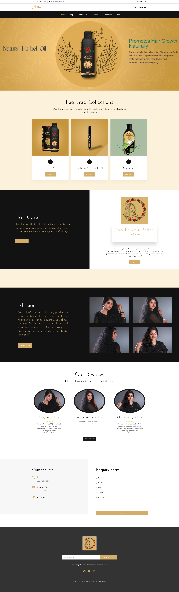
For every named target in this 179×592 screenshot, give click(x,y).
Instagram (145, 1)
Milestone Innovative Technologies (96, 581)
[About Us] (50, 137)
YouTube (141, 1)
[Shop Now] (89, 137)
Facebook (137, 1)
